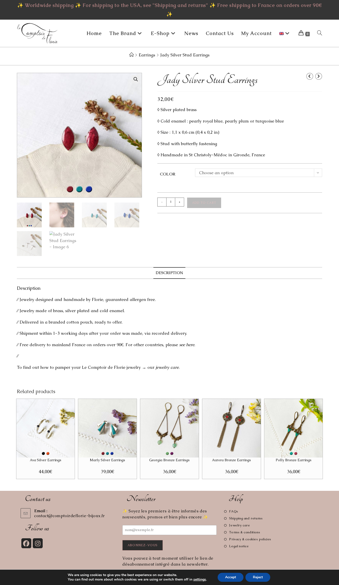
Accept (230, 577)
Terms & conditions (244, 532)
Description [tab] (169, 272)
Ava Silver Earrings (45, 460)
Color (167, 174)
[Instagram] (38, 543)
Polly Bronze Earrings (293, 460)
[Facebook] (26, 543)
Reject (258, 577)
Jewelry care (239, 525)
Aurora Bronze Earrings (231, 460)
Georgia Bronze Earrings (169, 460)
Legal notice (239, 546)
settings (199, 579)
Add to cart (204, 203)
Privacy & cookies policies (250, 539)
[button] (135, 79)
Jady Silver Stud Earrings (184, 55)
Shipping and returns (246, 518)
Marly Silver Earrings (107, 460)
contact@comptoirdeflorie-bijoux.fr (69, 515)
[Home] (131, 55)
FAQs (233, 511)
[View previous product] (309, 76)
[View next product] (318, 76)
